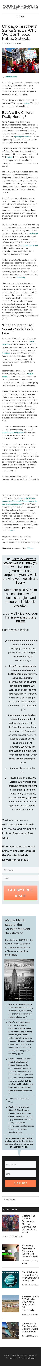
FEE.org (30, 548)
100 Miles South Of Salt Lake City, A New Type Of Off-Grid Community (30, 1303)
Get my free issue (20, 893)
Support (27, 1355)
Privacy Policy (18, 1358)
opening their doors (22, 137)
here (12, 531)
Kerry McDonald (11, 77)
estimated (34, 233)
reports (26, 103)
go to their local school (29, 245)
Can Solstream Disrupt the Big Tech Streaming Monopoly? (30, 1276)
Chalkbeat (6, 353)
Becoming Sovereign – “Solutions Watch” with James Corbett (30, 1251)
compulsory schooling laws (13, 432)
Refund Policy (29, 1358)
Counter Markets (20, 7)
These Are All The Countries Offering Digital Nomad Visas (30, 1327)
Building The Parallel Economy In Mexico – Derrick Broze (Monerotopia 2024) (29, 1224)
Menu (22, 17)
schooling (21, 277)
